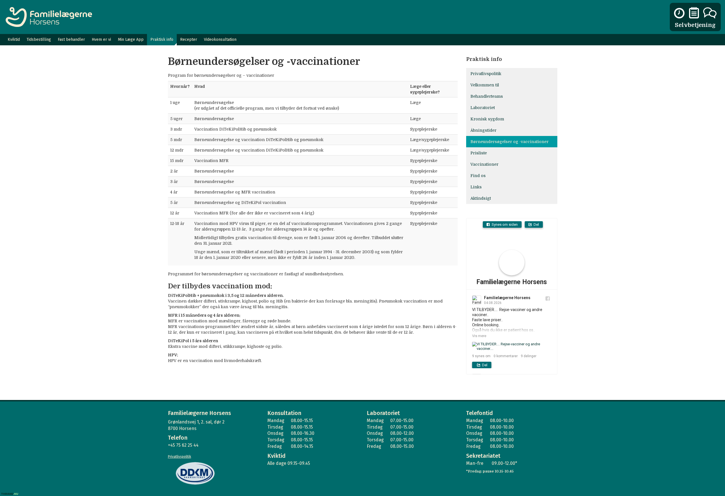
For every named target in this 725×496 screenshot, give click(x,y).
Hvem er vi (101, 39)
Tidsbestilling (39, 39)
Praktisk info (161, 39)
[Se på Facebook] (547, 298)
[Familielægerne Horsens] (49, 17)
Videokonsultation (220, 39)
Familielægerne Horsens (511, 282)
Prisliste (478, 153)
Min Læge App (131, 39)
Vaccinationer (484, 164)
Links (476, 187)
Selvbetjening (695, 25)
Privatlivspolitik (485, 73)
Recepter (188, 39)
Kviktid (14, 39)
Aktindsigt (480, 198)
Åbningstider (483, 130)
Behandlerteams (486, 96)
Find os (478, 175)
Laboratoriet (482, 107)
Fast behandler (71, 39)
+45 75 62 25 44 (183, 445)
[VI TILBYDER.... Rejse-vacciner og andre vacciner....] (511, 346)
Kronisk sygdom (487, 119)
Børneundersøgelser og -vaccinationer (509, 141)
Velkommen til (484, 85)
